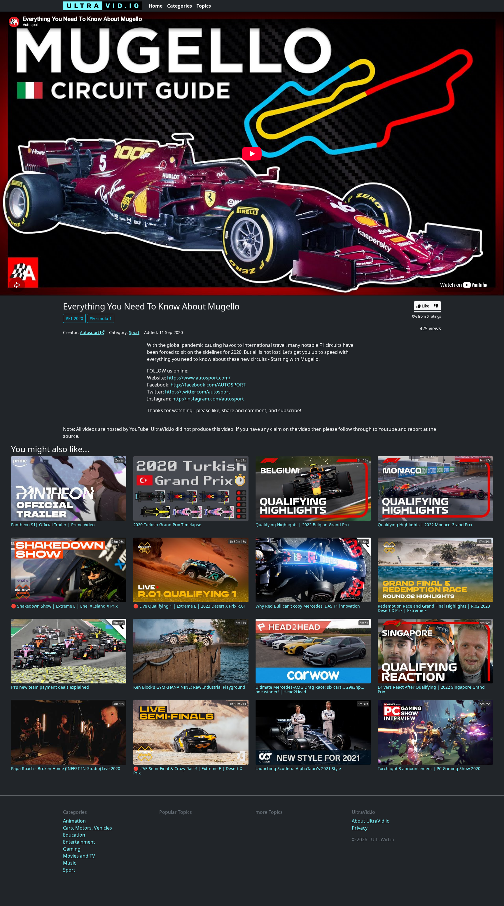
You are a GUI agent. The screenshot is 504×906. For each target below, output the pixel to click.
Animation (74, 821)
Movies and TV (79, 856)
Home (155, 6)
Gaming (71, 849)
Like (425, 306)
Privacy (360, 828)
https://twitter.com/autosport (197, 392)
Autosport (90, 332)
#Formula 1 (101, 318)
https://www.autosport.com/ (198, 378)
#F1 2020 (74, 318)
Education (74, 835)
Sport (134, 332)
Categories (179, 6)
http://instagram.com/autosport (208, 399)
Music (69, 863)
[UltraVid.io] (102, 6)
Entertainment (79, 842)
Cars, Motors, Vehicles (87, 828)
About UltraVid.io (371, 821)
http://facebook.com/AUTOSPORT (208, 385)
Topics (204, 6)
